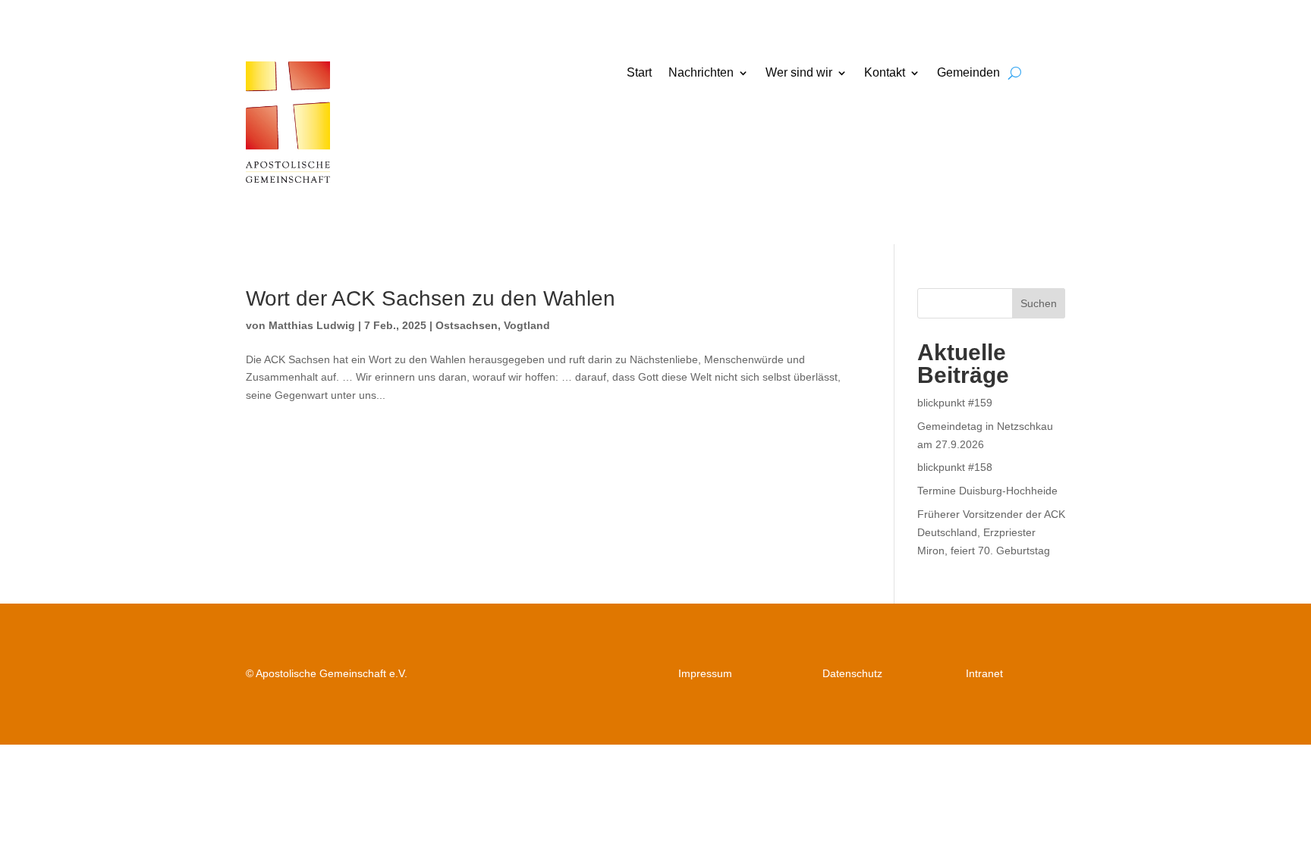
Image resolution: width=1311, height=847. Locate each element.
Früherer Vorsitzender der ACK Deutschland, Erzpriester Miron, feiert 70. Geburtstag (991, 532)
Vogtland (527, 325)
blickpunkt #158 (954, 467)
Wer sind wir (799, 73)
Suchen (1038, 303)
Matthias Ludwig (312, 325)
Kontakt (884, 73)
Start (639, 73)
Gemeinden (968, 73)
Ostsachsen (466, 325)
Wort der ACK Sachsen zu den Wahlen (430, 298)
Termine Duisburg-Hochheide (987, 491)
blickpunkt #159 (954, 403)
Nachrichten (701, 73)
